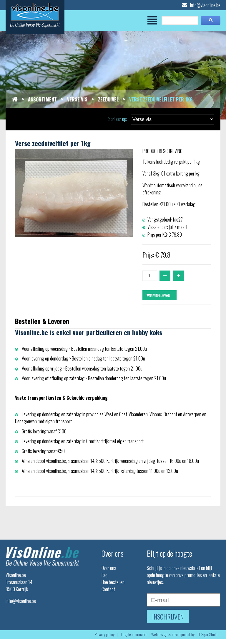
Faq (104, 575)
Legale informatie (134, 634)
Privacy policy (104, 634)
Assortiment (42, 99)
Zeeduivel (108, 99)
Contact (108, 589)
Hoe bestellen (113, 582)
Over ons (109, 567)
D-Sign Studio (208, 634)
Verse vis (77, 99)
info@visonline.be (204, 5)
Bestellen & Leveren (42, 321)
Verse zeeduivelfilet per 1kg (160, 99)
